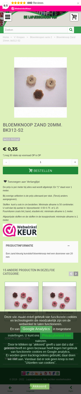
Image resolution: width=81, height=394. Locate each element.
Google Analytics (36, 329)
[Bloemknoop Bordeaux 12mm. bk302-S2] (59, 295)
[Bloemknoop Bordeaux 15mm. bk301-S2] (21, 295)
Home (6, 37)
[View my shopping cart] (74, 17)
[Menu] (7, 17)
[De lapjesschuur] (40, 17)
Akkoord (40, 386)
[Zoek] (71, 30)
